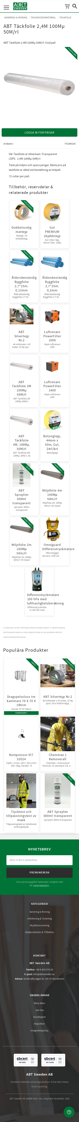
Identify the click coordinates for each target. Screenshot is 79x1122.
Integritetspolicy (39, 1030)
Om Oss (39, 1010)
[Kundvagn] (67, 6)
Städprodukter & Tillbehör (39, 932)
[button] (7, 3)
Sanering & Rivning (39, 912)
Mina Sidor (39, 1003)
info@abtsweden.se (44, 974)
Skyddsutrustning (39, 925)
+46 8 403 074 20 (44, 969)
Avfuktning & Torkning (39, 918)
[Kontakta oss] (69, 1112)
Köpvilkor (39, 1023)
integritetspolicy (41, 885)
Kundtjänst (39, 1017)
